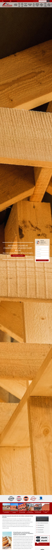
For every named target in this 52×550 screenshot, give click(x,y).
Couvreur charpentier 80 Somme (15, 5)
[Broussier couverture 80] (7, 4)
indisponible (6, 1)
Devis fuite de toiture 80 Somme (22, 5)
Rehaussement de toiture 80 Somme (30, 5)
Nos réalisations (18, 255)
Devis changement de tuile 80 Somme (41, 4)
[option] (26, 275)
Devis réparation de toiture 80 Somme (48, 4)
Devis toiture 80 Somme (34, 4)
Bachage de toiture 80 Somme (19, 5)
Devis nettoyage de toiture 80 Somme (45, 5)
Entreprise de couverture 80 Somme (25, 4)
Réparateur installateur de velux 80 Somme (37, 4)
